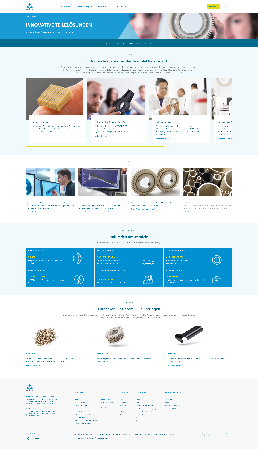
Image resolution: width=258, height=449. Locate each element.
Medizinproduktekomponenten (86, 420)
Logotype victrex (29, 6)
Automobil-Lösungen (106, 251)
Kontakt (167, 402)
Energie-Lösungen (36, 270)
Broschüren (140, 402)
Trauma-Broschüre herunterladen (92, 212)
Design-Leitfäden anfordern (37, 212)
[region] (129, 112)
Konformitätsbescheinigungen (147, 409)
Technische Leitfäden (143, 415)
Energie (122, 409)
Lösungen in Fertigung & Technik (111, 270)
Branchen (123, 392)
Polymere (78, 399)
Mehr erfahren (101, 136)
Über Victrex (168, 399)
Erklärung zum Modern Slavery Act (154, 434)
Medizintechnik (124, 415)
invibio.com (90, 438)
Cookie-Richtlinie (135, 434)
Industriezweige (135, 43)
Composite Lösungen (82, 414)
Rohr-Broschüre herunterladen (196, 212)
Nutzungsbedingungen (102, 434)
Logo (29, 387)
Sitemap (171, 434)
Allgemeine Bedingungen (83, 434)
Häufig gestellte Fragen (144, 405)
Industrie (122, 412)
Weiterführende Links (173, 392)
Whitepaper (140, 421)
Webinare (139, 418)
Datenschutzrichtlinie (120, 434)
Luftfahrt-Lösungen (37, 251)
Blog (138, 399)
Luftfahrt (122, 399)
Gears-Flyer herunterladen (142, 209)
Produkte (35, 16)
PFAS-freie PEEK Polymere (173, 409)
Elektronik (123, 405)
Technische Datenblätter (144, 412)
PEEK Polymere (80, 402)
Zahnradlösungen (81, 417)
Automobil (123, 402)
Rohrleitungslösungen (83, 423)
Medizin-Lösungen (174, 270)
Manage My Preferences (172, 405)
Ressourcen (120, 43)
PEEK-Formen (106, 399)
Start (27, 16)
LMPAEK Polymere (81, 406)
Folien (103, 407)
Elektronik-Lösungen (175, 251)
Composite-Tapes (107, 402)
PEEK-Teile (109, 43)
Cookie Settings (102, 438)
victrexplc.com (79, 438)
